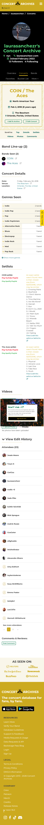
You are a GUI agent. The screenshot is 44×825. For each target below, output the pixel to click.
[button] (21, 407)
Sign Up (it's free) (21, 418)
